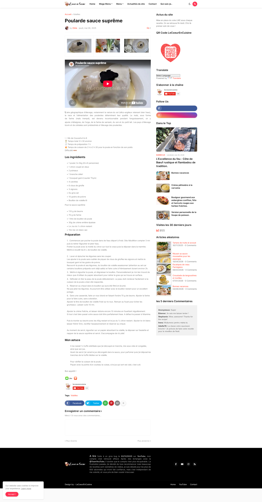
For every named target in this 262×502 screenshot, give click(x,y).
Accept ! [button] (12, 494)
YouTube (183, 484)
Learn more (26, 488)
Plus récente (71, 441)
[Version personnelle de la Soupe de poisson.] (163, 215)
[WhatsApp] (105, 403)
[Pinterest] (111, 403)
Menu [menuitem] (119, 4)
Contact (193, 484)
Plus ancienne (143, 441)
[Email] (117, 403)
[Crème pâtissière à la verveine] (163, 188)
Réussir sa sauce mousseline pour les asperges (181, 256)
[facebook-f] (176, 108)
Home (173, 484)
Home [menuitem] (92, 4)
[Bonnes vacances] (163, 175)
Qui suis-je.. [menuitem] (166, 4)
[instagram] (176, 115)
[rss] (194, 464)
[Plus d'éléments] (123, 403)
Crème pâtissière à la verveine (181, 186)
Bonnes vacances (180, 173)
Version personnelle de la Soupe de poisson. (183, 213)
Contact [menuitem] (153, 4)
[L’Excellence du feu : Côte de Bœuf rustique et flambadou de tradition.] (176, 139)
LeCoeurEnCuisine (84, 484)
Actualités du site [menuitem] (136, 4)
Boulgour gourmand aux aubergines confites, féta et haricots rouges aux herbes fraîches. (183, 201)
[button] (190, 4)
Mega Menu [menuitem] (105, 4)
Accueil (68, 14)
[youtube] (182, 464)
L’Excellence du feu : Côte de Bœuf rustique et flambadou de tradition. (175, 162)
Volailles (76, 14)
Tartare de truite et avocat (184, 243)
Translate (177, 78)
